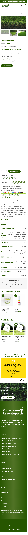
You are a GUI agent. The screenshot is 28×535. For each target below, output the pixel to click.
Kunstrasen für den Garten (9, 443)
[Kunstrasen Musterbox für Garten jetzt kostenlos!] (7, 328)
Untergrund (5, 476)
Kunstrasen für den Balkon (9, 441)
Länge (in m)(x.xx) (6, 59)
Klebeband (5, 466)
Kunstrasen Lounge (7, 451)
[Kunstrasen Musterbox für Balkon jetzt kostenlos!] (20, 328)
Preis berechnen (7, 65)
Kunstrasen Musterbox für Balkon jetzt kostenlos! (19, 338)
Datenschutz (4, 503)
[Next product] (25, 13)
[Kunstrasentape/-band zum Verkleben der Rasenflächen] (7, 300)
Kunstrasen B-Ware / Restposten (10, 454)
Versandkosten (13, 46)
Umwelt (4, 474)
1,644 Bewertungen (13, 376)
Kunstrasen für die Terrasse (9, 446)
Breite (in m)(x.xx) (18, 59)
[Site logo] (5, 5)
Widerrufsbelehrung (6, 498)
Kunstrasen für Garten (15, 286)
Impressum (4, 506)
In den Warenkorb (14, 171)
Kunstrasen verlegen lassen (9, 479)
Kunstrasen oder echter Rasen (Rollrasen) (12, 438)
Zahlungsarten (5, 492)
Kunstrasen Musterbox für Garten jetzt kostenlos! (6, 338)
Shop (8, 13)
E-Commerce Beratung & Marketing (13, 529)
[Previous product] (21, 13)
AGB (2, 500)
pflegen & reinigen (6, 468)
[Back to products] (23, 13)
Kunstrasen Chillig (6, 449)
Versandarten (4, 495)
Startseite (4, 13)
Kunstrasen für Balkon (11, 284)
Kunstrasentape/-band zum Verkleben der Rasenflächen (6, 309)
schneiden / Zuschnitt (7, 471)
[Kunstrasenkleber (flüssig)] (20, 300)
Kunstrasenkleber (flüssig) (18, 308)
